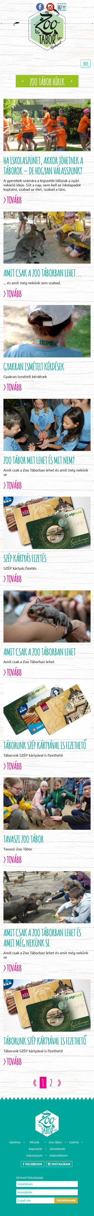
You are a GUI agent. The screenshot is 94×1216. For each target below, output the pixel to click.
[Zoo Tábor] (40, 7)
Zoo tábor (55, 1142)
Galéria (74, 1142)
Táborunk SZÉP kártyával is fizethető (44, 744)
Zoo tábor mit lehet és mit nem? (39, 459)
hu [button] (60, 6)
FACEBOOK (33, 1164)
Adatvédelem (59, 1155)
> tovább (12, 199)
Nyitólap (15, 1142)
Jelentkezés (57, 1148)
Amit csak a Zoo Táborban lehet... (42, 272)
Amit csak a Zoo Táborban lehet (39, 651)
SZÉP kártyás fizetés (24, 557)
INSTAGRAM (61, 1164)
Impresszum (34, 1155)
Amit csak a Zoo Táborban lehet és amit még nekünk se (42, 937)
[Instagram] (50, 7)
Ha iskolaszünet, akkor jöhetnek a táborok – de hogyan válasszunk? (43, 165)
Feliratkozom (66, 1200)
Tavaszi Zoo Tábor (23, 838)
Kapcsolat (35, 1148)
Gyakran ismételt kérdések (33, 366)
